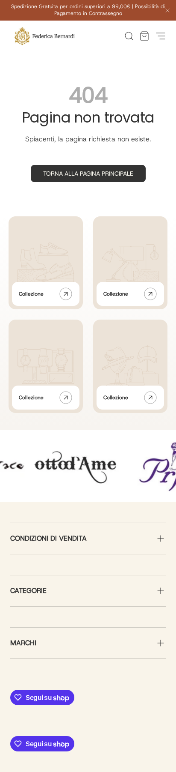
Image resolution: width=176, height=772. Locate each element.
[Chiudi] (167, 11)
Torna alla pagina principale (88, 173)
